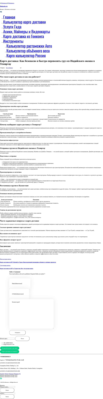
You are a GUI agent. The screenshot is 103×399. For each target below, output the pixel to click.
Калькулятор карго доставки (9, 348)
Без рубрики (9, 67)
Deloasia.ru (3, 6)
